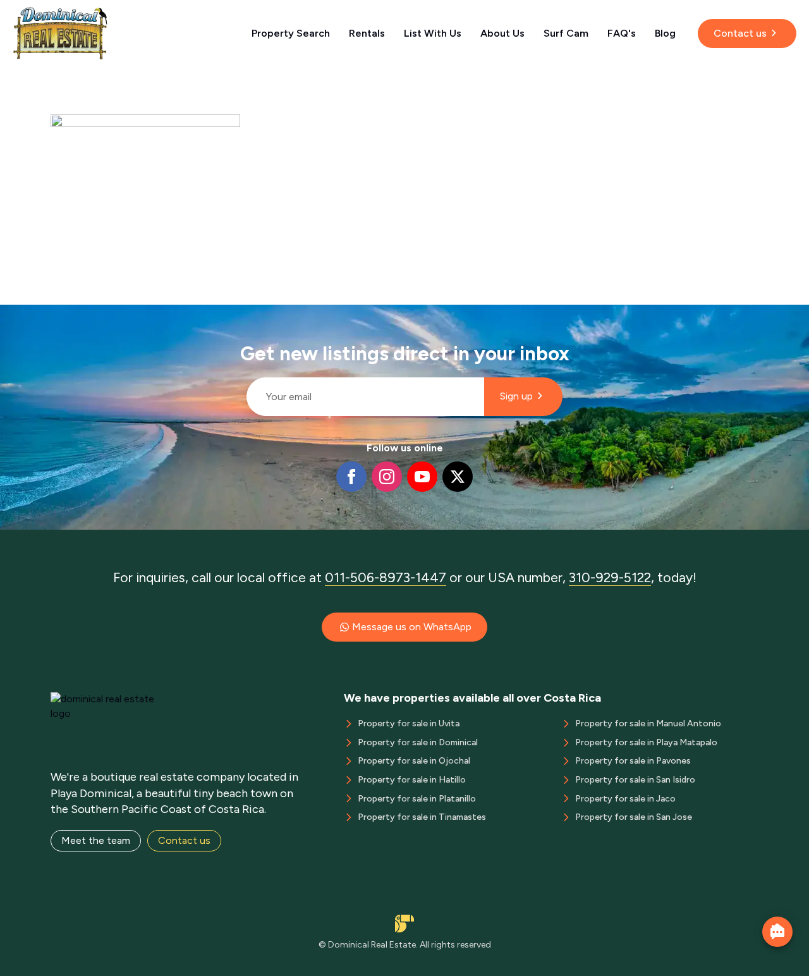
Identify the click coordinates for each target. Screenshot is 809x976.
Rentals (367, 33)
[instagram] (387, 476)
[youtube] (422, 476)
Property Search (291, 33)
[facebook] (351, 476)
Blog (665, 33)
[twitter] (457, 476)
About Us (502, 33)
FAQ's (621, 33)
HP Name (241, 315)
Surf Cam (566, 33)
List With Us (432, 33)
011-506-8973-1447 (385, 577)
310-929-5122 (610, 577)
